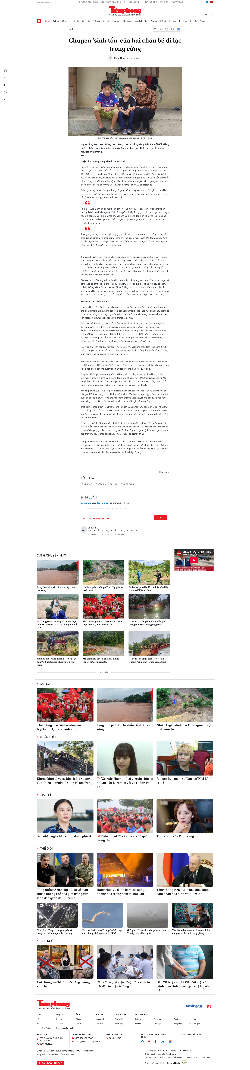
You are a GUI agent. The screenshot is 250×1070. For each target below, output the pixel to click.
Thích (93, 534)
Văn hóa (154, 21)
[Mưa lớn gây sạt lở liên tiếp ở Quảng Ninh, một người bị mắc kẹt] (149, 643)
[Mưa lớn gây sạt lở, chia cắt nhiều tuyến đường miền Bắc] (103, 643)
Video (202, 21)
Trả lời (106, 534)
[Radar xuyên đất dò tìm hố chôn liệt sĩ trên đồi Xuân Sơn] (149, 572)
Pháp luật (116, 21)
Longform (120, 1014)
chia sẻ (154, 29)
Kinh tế (56, 21)
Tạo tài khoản (103, 502)
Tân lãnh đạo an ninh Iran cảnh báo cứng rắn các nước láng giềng (191, 932)
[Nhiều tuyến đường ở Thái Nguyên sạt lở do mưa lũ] (103, 572)
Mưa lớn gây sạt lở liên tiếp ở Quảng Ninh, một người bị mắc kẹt (147, 660)
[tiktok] (157, 1041)
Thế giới (96, 21)
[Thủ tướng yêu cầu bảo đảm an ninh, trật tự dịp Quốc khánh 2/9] (103, 606)
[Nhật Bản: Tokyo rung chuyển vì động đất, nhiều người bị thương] (57, 915)
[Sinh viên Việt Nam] (194, 1006)
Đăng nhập (86, 502)
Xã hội (47, 21)
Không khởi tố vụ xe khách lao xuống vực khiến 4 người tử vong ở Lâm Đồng (64, 781)
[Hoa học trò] (210, 1006)
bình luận (172, 29)
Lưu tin (5, 85)
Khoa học (183, 21)
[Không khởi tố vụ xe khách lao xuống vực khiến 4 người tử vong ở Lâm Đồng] (65, 758)
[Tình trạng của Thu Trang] (185, 816)
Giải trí (163, 21)
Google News (178, 29)
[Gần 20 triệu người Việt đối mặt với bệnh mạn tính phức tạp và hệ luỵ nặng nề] (185, 962)
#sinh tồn (87, 483)
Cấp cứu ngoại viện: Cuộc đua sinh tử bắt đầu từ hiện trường (123, 984)
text (160, 29)
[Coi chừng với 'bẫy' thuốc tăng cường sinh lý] (65, 962)
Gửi (160, 517)
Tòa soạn (164, 2)
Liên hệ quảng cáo (81, 1034)
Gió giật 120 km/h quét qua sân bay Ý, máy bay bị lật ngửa (146, 932)
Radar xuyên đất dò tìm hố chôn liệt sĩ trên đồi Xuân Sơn (148, 589)
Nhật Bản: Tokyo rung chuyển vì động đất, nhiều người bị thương (54, 932)
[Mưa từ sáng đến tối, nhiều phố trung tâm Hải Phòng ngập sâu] (149, 606)
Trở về (5, 99)
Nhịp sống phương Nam (66, 1028)
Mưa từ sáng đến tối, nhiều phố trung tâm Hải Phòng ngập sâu (147, 623)
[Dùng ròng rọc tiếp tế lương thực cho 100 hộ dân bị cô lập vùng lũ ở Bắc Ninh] (58, 606)
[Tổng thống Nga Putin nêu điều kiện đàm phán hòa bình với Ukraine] (185, 870)
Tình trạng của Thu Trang (175, 836)
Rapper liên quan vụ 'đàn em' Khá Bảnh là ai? (184, 781)
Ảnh (78, 1014)
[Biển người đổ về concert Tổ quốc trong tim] (125, 816)
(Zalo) (90, 1038)
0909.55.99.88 (80, 1038)
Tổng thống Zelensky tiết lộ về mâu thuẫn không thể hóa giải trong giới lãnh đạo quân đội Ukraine (63, 894)
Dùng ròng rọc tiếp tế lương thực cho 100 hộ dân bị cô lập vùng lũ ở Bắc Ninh (57, 624)
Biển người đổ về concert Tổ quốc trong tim (123, 838)
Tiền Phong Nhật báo (111, 2)
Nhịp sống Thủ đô (44, 1028)
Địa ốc (76, 21)
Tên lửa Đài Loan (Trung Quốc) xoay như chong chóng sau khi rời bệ (102, 932)
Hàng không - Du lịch (182, 1023)
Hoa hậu (193, 21)
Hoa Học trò (151, 2)
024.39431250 (46, 1044)
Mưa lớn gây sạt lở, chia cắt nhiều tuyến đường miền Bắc (101, 660)
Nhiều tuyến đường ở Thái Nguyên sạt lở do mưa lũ (103, 589)
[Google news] (171, 1041)
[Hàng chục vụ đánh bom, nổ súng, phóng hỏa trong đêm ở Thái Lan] (125, 870)
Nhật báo (61, 1014)
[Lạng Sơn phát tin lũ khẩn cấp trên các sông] (58, 572)
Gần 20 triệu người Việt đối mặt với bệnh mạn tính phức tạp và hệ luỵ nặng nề (185, 986)
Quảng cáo (177, 2)
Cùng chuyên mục (51, 555)
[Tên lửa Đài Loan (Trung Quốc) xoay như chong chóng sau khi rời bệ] (102, 915)
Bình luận (5, 92)
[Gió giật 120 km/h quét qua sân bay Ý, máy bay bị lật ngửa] (147, 915)
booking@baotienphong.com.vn (87, 1041)
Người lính (138, 21)
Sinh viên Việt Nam (132, 2)
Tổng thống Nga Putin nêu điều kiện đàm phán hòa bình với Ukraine (183, 892)
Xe (146, 21)
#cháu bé (101, 483)
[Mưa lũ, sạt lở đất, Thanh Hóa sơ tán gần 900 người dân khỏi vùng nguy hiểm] (58, 643)
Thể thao (127, 21)
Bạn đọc (157, 1023)
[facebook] (206, 2)
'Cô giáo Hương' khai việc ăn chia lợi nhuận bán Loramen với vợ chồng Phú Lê (125, 783)
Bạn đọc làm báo (52, 1063)
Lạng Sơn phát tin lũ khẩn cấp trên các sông (56, 589)
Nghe (5, 70)
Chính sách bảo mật (190, 1034)
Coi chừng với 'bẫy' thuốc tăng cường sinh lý (63, 984)
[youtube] (211, 2)
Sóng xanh (66, 21)
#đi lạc (113, 483)
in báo (166, 29)
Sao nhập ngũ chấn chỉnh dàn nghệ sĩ (64, 836)
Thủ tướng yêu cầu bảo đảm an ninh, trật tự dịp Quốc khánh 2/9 (102, 623)
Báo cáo (120, 534)
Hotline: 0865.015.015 (88, 2)
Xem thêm (211, 21)
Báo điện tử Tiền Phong (125, 11)
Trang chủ (39, 21)
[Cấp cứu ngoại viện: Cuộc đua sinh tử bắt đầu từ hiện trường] (125, 962)
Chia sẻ (5, 77)
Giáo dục (172, 21)
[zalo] (163, 1041)
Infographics (142, 1014)
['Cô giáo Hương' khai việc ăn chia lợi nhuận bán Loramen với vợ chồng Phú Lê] (125, 758)
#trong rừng (127, 483)
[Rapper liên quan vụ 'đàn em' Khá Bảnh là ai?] (185, 758)
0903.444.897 (115, 1038)
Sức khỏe (86, 21)
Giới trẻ (106, 21)
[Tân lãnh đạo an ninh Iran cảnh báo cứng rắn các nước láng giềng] (192, 915)
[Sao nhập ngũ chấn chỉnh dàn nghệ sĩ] (65, 816)
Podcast (100, 1014)
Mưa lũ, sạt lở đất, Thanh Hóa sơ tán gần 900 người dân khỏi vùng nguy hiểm (56, 661)
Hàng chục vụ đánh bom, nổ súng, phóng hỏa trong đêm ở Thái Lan (121, 892)
